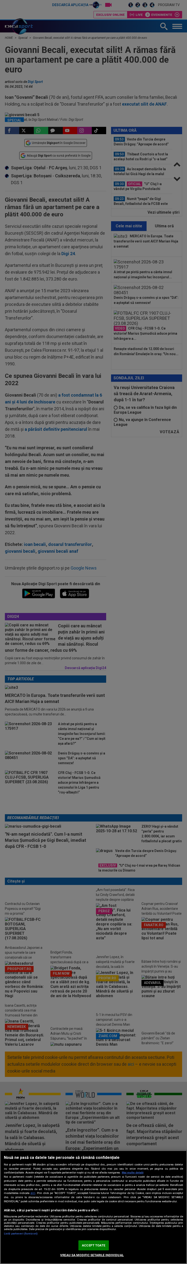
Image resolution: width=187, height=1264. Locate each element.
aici (32, 1193)
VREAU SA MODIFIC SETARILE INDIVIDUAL (92, 1255)
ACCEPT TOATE (93, 1245)
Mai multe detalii (132, 1172)
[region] (93, 1207)
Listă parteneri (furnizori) (20, 1233)
